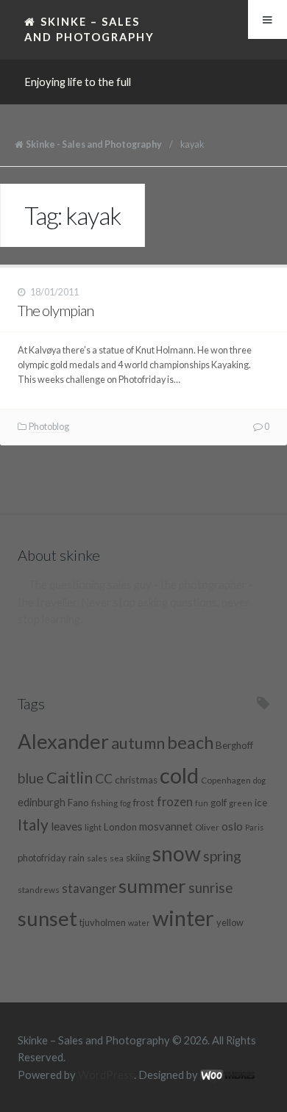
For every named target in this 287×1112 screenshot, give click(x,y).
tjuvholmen (102, 922)
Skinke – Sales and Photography (89, 29)
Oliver (207, 827)
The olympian (55, 310)
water (139, 923)
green (240, 802)
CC (104, 778)
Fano (78, 802)
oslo (232, 826)
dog (259, 780)
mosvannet (166, 826)
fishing (104, 802)
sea (117, 858)
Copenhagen (226, 780)
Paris (254, 827)
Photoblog (49, 426)
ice (261, 802)
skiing (138, 858)
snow (176, 853)
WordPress (106, 1075)
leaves (66, 826)
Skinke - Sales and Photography (94, 144)
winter (183, 917)
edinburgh (41, 802)
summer (152, 886)
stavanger (89, 888)
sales (97, 858)
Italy (33, 824)
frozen (175, 801)
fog (125, 803)
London (120, 827)
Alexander (63, 741)
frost (144, 802)
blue (31, 778)
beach (190, 742)
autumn (138, 743)
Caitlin (69, 777)
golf (218, 802)
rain (76, 858)
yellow (230, 922)
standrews (39, 889)
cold (179, 775)
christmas (136, 780)
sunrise (210, 888)
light (93, 827)
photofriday (42, 858)
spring (222, 855)
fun (201, 803)
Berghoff (234, 745)
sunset (47, 918)
